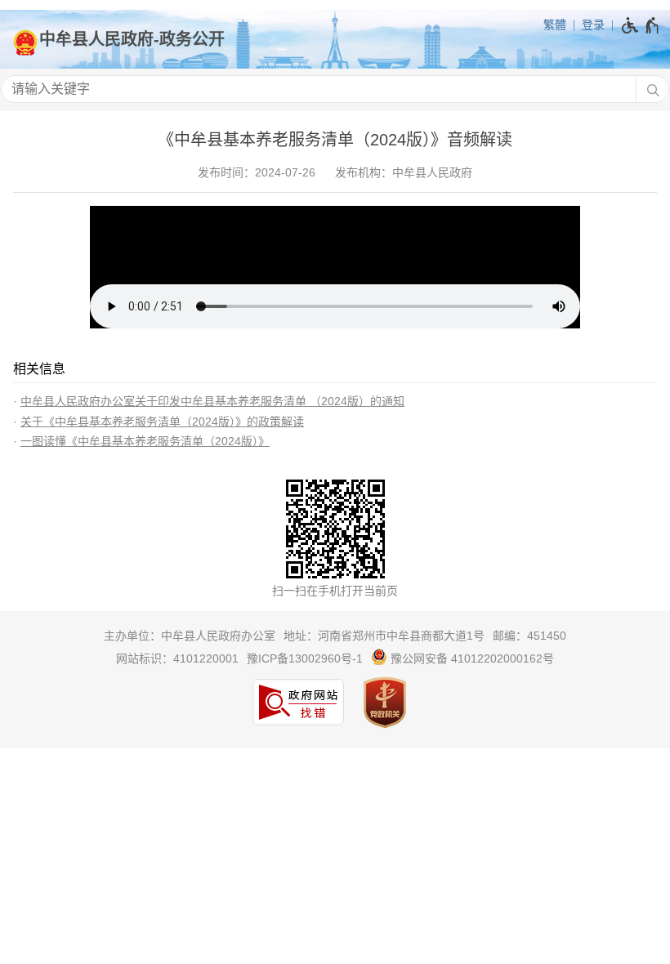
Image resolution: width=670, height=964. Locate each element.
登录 (593, 24)
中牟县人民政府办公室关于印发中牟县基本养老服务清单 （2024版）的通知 (212, 401)
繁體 (554, 24)
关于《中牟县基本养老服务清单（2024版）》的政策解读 (162, 421)
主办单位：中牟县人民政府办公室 (189, 635)
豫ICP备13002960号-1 (305, 658)
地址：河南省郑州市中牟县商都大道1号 (384, 635)
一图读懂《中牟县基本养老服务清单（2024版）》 (145, 441)
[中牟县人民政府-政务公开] (335, 39)
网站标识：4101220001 (177, 658)
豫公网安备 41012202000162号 (470, 658)
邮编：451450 (529, 635)
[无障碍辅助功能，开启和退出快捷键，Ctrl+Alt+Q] (641, 25)
